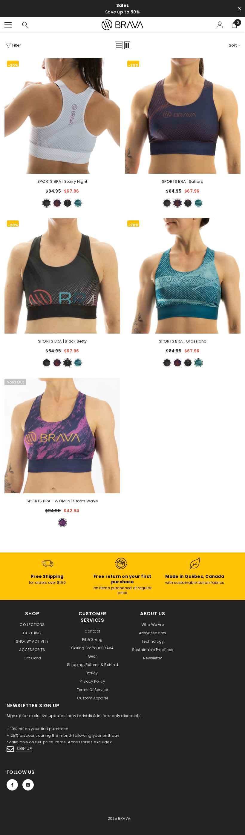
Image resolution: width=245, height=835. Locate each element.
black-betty (67, 203)
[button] (119, 45)
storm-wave (62, 522)
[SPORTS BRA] (62, 116)
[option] (122, 8)
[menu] (8, 24)
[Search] (25, 24)
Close (240, 9)
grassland (78, 203)
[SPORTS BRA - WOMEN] (62, 435)
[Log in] (220, 25)
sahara (57, 203)
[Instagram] (28, 785)
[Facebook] (12, 785)
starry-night (46, 203)
